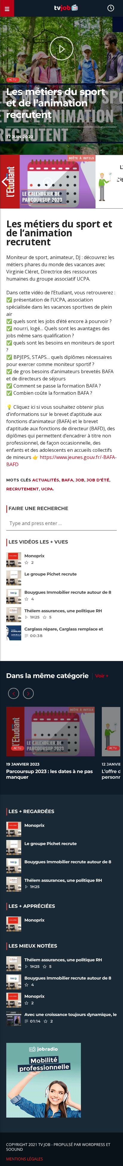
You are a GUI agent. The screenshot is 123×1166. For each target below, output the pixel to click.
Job (80, 480)
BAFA (67, 480)
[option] (48, 182)
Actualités (45, 480)
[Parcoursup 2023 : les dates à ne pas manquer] (48, 182)
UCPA (47, 488)
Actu (12, 80)
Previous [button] (4, 182)
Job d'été (98, 480)
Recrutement (22, 488)
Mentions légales (24, 1159)
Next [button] (118, 182)
